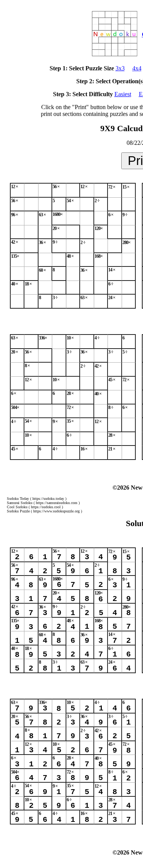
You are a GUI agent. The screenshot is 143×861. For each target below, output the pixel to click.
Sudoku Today (18, 498)
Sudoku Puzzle (18, 511)
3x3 (120, 68)
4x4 (136, 68)
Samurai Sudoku (19, 503)
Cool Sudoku (17, 507)
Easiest (122, 94)
